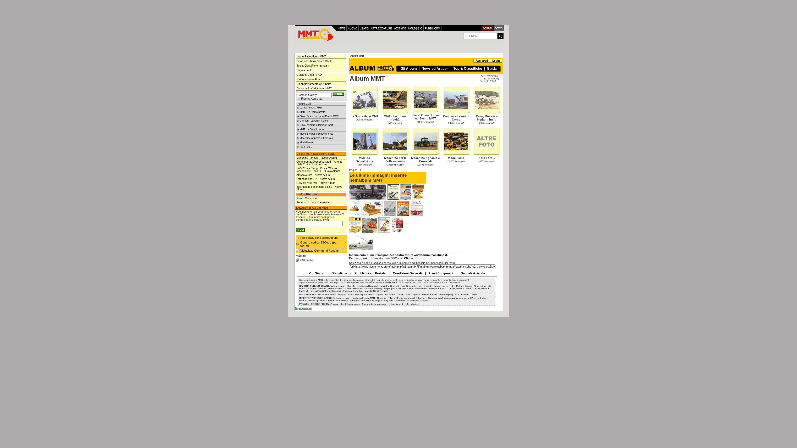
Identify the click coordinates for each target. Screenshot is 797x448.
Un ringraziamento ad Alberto (314, 83)
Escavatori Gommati (388, 286)
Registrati (482, 60)
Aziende (400, 28)
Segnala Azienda (473, 273)
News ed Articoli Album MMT (314, 61)
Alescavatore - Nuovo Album (313, 175)
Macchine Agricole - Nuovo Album (316, 157)
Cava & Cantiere (372, 288)
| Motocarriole (420, 288)
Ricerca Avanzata (311, 98)
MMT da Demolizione (312, 129)
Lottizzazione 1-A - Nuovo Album (316, 178)
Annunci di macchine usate (312, 202)
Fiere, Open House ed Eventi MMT (319, 116)
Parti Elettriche (478, 298)
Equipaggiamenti (405, 298)
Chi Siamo (316, 273)
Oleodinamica (435, 298)
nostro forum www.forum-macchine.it (421, 255)
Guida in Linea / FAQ (309, 74)
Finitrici (322, 288)
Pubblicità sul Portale (369, 273)
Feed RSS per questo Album (319, 237)
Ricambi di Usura (308, 300)
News (341, 28)
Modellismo (306, 142)
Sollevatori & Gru (437, 288)
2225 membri (306, 260)
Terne (437, 286)
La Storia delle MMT (311, 107)
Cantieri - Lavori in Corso (314, 120)
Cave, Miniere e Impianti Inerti (316, 125)
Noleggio (415, 28)
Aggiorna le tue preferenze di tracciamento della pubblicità (390, 304)
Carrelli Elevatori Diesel (459, 288)
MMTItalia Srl (391, 282)
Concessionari (343, 298)
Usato (364, 28)
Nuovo (352, 28)
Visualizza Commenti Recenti (319, 250)
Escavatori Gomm (394, 294)
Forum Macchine (306, 198)
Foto (498, 28)
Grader (347, 288)
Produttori (357, 298)
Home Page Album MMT (311, 56)
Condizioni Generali (407, 273)
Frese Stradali (335, 288)
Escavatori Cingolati (367, 286)
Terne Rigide (445, 294)
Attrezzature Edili (482, 286)
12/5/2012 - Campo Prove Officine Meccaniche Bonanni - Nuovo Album (318, 170)
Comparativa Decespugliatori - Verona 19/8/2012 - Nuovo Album (319, 163)
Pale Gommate (409, 286)
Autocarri (397, 288)
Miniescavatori (337, 286)
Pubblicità (432, 28)
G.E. (452, 286)
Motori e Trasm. (464, 286)
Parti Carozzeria (397, 300)
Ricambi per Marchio (417, 300)
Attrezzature (381, 28)
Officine (391, 298)
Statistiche (339, 273)
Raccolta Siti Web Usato (376, 291)
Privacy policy (337, 304)
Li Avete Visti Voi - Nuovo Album (315, 182)
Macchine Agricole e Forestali (316, 138)
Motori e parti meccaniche (456, 298)
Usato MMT (369, 298)
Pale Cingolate (425, 286)
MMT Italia (323, 280)
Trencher (357, 288)
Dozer (445, 286)
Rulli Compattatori (308, 288)
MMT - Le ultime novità (312, 112)
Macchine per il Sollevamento (316, 133)
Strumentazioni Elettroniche (364, 300)
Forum (487, 28)
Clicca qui (411, 258)
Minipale (351, 286)
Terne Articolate (461, 294)
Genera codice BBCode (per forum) (318, 244)
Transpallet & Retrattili (319, 291)
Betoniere (408, 288)
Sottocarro (421, 298)
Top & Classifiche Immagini (313, 65)
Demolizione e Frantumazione (333, 300)
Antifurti (383, 300)
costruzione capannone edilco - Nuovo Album (319, 188)
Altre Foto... (306, 146)
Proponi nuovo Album (309, 79)
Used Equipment (441, 273)
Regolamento (304, 70)
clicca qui (333, 282)
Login (496, 60)
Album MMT (304, 103)
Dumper (387, 288)
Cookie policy (353, 304)
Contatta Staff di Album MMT (314, 88)
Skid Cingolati (355, 294)
